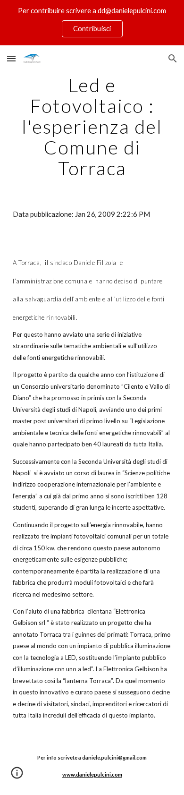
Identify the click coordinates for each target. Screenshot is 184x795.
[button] (11, 58)
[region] (92, 22)
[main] (92, 126)
